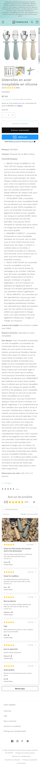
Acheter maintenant (20, 130)
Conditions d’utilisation (12, 760)
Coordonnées (21, 763)
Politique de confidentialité (15, 731)
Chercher (7, 711)
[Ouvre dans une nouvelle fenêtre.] (9, 562)
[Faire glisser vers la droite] (38, 72)
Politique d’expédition (30, 760)
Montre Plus (8, 558)
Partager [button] (7, 483)
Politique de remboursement (25, 753)
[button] (2, 22)
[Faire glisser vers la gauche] (2, 72)
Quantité (5, 110)
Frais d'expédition (7, 99)
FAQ (5, 716)
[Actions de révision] (35, 544)
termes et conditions (12, 726)
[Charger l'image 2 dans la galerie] (20, 71)
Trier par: (23, 514)
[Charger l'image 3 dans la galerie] (30, 71)
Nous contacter (10, 721)
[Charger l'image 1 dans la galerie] (9, 71)
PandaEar (11, 750)
